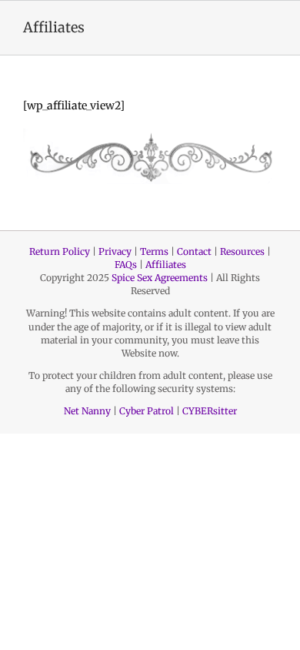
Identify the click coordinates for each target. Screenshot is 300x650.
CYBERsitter (209, 411)
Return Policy (59, 251)
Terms (154, 251)
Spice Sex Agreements (160, 277)
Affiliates (165, 264)
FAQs (126, 264)
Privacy (115, 251)
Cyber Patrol (146, 411)
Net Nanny (87, 411)
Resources (242, 251)
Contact (194, 251)
